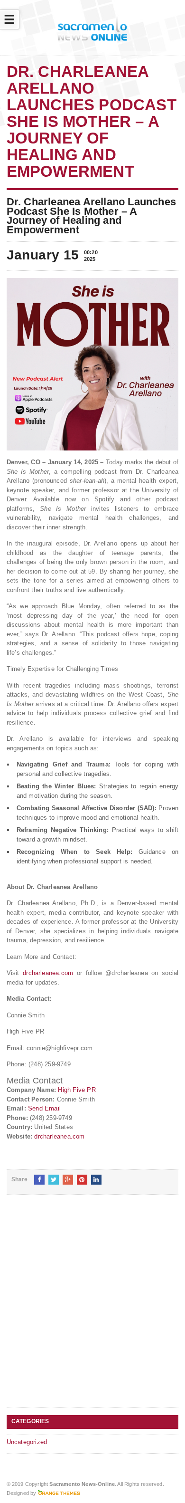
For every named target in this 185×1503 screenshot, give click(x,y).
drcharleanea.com (48, 972)
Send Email (44, 1108)
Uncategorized (27, 1442)
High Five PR (76, 1089)
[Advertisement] (92, 1308)
